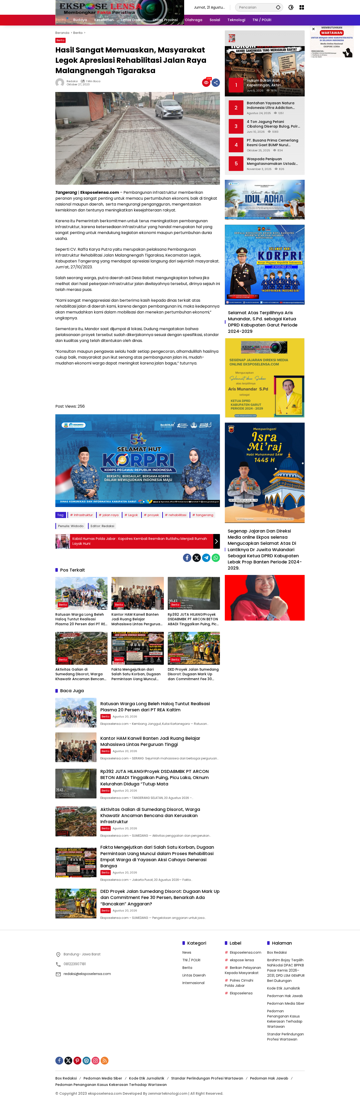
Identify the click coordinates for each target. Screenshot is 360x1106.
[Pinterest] (77, 1061)
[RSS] (104, 1061)
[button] (278, 7)
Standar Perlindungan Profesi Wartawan (285, 1037)
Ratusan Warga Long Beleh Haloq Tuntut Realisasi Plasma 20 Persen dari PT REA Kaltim (81, 619)
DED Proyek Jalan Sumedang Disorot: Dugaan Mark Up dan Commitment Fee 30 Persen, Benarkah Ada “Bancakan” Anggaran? (193, 674)
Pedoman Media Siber (285, 1003)
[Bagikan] (216, 82)
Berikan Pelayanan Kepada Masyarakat (243, 970)
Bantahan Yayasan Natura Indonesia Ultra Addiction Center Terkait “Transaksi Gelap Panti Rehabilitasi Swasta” (270, 105)
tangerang (204, 515)
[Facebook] (187, 558)
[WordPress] (86, 1061)
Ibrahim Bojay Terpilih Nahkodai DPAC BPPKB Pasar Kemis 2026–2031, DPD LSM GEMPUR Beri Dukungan (286, 970)
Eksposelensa (241, 993)
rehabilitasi (177, 515)
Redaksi (72, 81)
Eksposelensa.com (245, 952)
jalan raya (111, 515)
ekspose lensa (242, 960)
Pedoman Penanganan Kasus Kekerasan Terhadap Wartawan (284, 1019)
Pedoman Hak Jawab (285, 995)
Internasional (193, 982)
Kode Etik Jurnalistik (283, 988)
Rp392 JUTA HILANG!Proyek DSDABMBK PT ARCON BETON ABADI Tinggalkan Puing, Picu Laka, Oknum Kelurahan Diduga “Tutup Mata (193, 619)
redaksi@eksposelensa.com (87, 973)
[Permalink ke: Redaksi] (61, 82)
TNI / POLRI (191, 960)
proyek (153, 515)
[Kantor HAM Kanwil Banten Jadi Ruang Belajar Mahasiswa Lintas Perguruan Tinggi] (137, 593)
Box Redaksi (277, 952)
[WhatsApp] (216, 558)
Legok (133, 515)
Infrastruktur (83, 515)
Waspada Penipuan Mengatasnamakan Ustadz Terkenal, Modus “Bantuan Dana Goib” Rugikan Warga (271, 161)
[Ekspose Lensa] (119, 7)
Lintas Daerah (194, 975)
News (186, 952)
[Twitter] (196, 558)
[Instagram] (95, 1061)
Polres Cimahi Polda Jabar (239, 983)
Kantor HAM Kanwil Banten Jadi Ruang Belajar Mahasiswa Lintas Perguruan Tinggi (136, 619)
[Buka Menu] (302, 7)
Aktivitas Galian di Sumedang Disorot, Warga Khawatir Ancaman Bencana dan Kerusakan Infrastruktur (81, 674)
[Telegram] (206, 558)
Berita (60, 40)
